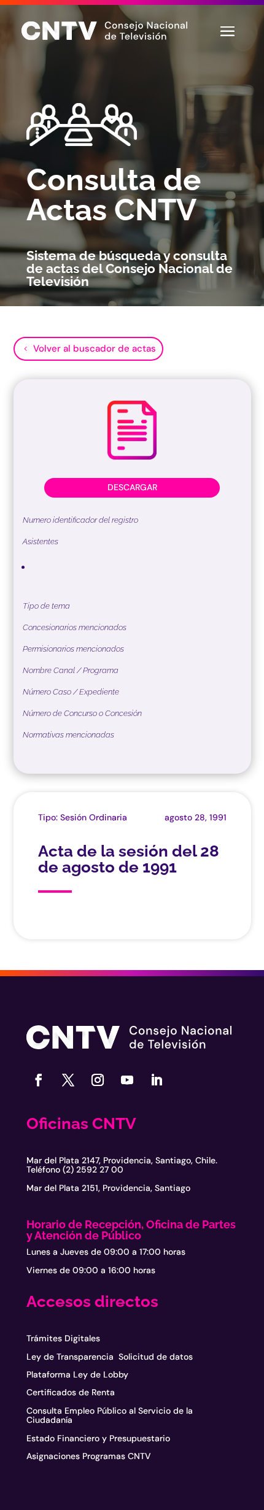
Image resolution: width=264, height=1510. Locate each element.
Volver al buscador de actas (94, 348)
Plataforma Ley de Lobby (77, 1374)
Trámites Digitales (63, 1338)
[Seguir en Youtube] (127, 1080)
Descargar (132, 487)
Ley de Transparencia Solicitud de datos (109, 1356)
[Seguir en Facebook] (38, 1080)
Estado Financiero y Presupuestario (98, 1438)
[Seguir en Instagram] (97, 1080)
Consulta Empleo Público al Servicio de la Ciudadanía (109, 1415)
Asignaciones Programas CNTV (88, 1456)
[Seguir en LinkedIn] (156, 1080)
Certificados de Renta (70, 1392)
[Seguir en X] (68, 1080)
